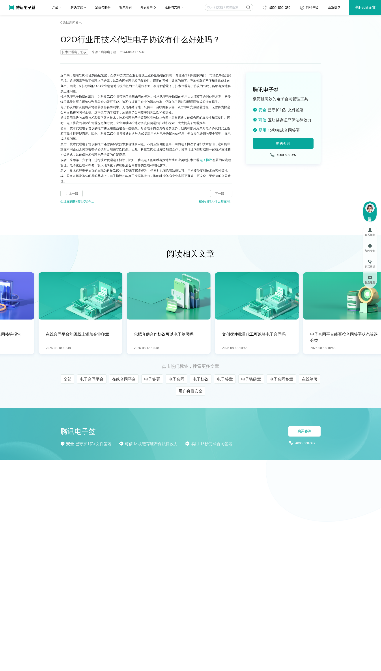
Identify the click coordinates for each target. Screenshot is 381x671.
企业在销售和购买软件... (77, 201)
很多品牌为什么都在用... (215, 201)
